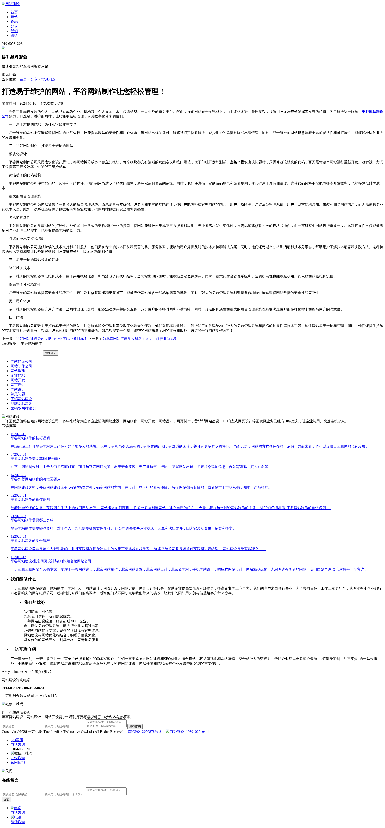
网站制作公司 (21, 366)
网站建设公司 (21, 361)
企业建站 (18, 375)
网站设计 (18, 389)
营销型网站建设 (23, 408)
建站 (14, 17)
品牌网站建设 (21, 403)
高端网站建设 (21, 399)
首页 (14, 12)
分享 (14, 26)
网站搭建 (18, 371)
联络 (14, 35)
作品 (14, 21)
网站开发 (18, 380)
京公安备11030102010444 (189, 731)
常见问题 (48, 79)
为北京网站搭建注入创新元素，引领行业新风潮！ (141, 339)
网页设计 (18, 385)
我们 (14, 31)
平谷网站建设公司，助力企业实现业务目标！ (51, 339)
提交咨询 (135, 726)
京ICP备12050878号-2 (144, 731)
